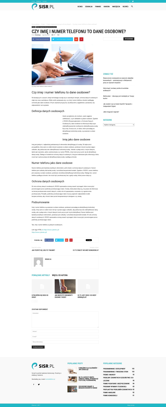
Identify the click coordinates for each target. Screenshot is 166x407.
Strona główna (35, 24)
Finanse (98, 6)
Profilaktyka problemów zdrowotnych (117, 389)
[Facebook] (129, 1)
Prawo (33, 27)
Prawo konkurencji (110, 395)
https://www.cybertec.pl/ (39, 232)
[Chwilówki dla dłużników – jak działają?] (72, 370)
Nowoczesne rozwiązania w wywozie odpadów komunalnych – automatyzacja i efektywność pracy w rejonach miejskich (118, 80)
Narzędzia (116, 6)
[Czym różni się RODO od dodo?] (42, 286)
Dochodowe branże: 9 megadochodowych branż (88, 387)
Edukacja (88, 6)
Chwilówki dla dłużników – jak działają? (88, 368)
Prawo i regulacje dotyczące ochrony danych (46, 27)
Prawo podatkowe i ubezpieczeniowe (116, 384)
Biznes (80, 6)
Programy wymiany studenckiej (114, 387)
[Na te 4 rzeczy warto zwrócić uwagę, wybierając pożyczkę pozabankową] (72, 379)
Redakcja (38, 35)
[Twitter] (132, 1)
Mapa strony (130, 405)
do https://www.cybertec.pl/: (50, 230)
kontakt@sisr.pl (50, 379)
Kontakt (45, 1)
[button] (132, 6)
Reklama (38, 1)
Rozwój (125, 6)
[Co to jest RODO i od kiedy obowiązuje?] (88, 286)
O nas (33, 1)
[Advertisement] (83, 17)
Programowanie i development (114, 369)
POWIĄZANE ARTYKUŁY (41, 275)
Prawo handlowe (109, 392)
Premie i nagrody (109, 375)
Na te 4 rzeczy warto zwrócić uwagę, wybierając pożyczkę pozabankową (88, 378)
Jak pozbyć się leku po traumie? (43, 250)
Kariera (107, 6)
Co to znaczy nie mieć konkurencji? (86, 250)
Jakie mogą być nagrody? (111, 112)
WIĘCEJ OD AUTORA (60, 275)
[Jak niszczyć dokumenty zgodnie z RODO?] (65, 286)
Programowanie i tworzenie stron (115, 372)
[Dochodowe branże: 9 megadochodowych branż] (72, 389)
